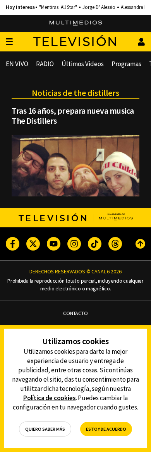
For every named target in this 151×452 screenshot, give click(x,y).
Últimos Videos (83, 64)
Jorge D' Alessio (98, 7)
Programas (126, 64)
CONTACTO (75, 313)
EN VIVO (17, 64)
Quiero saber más (45, 429)
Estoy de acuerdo (106, 429)
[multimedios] (75, 23)
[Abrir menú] (9, 42)
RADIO (45, 64)
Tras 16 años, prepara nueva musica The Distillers (73, 115)
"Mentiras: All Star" (58, 7)
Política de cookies (49, 398)
